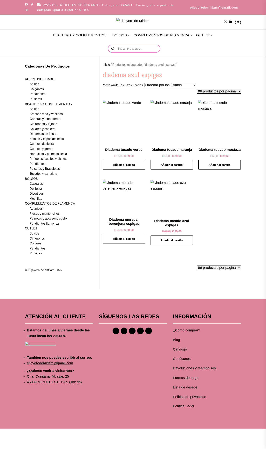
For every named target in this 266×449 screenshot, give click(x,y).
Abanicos (36, 208)
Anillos (34, 84)
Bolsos (34, 233)
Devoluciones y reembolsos (194, 368)
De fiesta (36, 188)
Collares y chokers (42, 129)
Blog (176, 340)
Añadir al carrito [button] (124, 164)
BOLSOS (119, 35)
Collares (35, 243)
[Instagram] (124, 331)
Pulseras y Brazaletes (45, 168)
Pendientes (37, 94)
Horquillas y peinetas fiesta (48, 154)
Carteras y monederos (45, 118)
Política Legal (183, 406)
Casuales (36, 183)
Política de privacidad (189, 397)
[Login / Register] (226, 22)
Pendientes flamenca (44, 223)
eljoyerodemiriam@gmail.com (214, 7)
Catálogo (180, 349)
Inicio (106, 64)
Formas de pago (185, 378)
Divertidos (37, 193)
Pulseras (36, 99)
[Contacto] (148, 331)
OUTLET (203, 35)
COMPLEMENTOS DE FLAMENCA (161, 35)
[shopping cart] (231, 22)
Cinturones (37, 238)
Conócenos (182, 359)
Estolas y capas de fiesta (47, 139)
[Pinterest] (132, 331)
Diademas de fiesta (43, 133)
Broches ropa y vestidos (46, 114)
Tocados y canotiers (43, 173)
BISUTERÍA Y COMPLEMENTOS (79, 35)
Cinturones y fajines (43, 124)
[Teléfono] (140, 331)
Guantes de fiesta (42, 143)
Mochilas (36, 198)
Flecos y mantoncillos (45, 213)
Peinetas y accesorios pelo (48, 218)
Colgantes (37, 89)
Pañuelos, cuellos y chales (48, 158)
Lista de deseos (185, 387)
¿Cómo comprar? (186, 330)
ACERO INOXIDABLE (40, 79)
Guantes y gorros (41, 148)
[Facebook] (116, 331)
